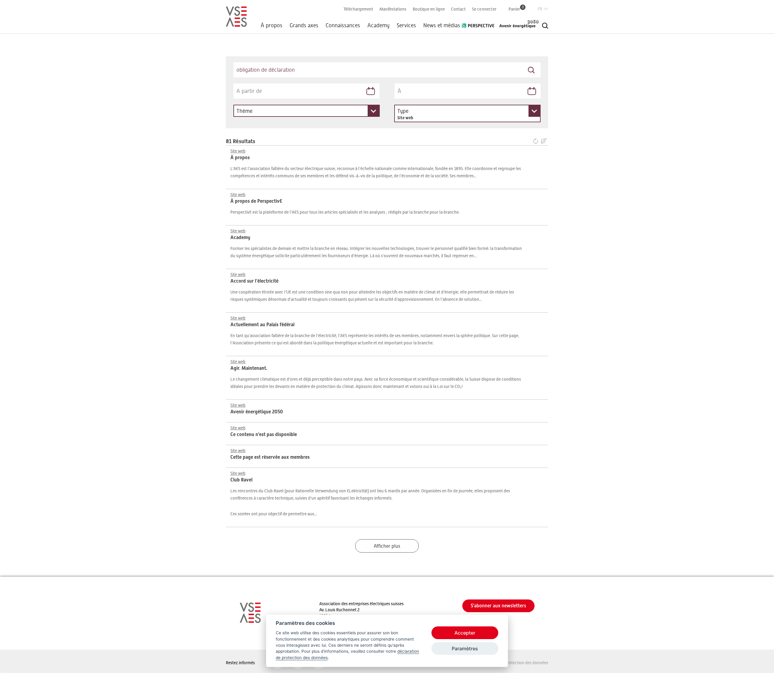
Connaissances (343, 25)
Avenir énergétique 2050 (519, 23)
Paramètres (465, 648)
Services (406, 25)
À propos (271, 25)
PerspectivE (480, 23)
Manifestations (392, 9)
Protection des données (526, 662)
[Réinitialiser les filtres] (537, 141)
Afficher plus (387, 546)
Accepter (464, 633)
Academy (378, 25)
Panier (516, 8)
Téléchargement (358, 9)
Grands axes (304, 25)
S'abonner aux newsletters (498, 606)
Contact (458, 9)
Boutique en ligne (429, 9)
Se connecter (484, 9)
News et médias (441, 25)
